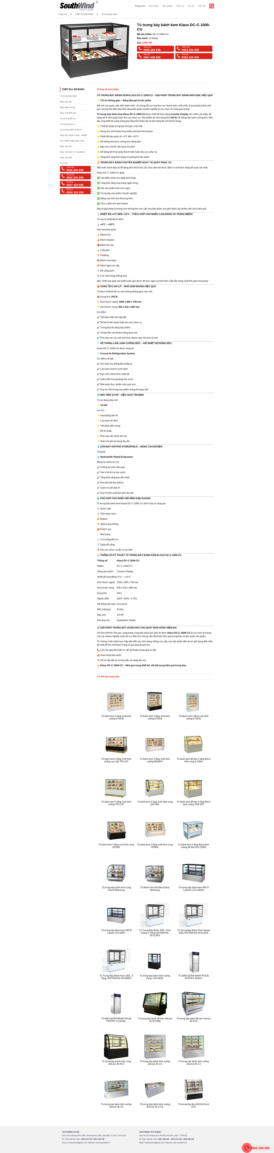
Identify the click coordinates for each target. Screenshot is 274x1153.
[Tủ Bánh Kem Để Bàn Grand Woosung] (155, 893)
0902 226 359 (190, 57)
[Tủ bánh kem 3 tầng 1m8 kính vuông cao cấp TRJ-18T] (116, 765)
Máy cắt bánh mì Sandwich (72, 152)
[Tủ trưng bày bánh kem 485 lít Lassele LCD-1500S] (193, 893)
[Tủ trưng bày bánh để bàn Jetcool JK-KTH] (193, 1024)
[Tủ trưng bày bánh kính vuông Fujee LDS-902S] (155, 982)
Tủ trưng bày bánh (109, 14)
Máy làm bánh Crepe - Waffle (73, 135)
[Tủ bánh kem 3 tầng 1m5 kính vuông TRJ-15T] (116, 808)
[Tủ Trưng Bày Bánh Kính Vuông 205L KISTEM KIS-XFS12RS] (193, 939)
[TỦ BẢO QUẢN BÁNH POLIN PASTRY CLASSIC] (116, 1024)
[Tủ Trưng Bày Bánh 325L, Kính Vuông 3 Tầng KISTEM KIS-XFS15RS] (155, 939)
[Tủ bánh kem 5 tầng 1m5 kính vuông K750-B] (155, 722)
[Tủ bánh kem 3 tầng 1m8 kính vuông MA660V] (155, 765)
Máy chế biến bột (68, 113)
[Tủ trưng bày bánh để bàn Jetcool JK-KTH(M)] (155, 1024)
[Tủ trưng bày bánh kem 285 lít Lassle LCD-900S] (116, 939)
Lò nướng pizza (67, 124)
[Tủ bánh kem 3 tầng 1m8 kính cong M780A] (155, 851)
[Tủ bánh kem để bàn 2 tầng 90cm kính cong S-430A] (193, 765)
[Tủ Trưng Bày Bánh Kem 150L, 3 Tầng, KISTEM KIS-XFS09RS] (116, 982)
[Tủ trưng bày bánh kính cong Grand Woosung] (116, 893)
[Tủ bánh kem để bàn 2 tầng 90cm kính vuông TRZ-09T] (193, 808)
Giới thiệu (154, 6)
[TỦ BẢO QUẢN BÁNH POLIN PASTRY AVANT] (193, 982)
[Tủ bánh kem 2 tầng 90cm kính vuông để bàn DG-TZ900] (193, 851)
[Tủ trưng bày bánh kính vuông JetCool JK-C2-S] (155, 1110)
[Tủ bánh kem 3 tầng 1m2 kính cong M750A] (116, 851)
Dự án (191, 6)
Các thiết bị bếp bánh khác (72, 141)
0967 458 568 (152, 57)
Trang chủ (140, 6)
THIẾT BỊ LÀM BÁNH (84, 14)
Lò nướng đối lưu (68, 118)
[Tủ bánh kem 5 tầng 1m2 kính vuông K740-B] (193, 722)
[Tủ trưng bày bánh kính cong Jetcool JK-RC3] (116, 1067)
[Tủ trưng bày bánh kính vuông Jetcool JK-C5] (155, 1067)
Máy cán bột (65, 146)
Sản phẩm (167, 6)
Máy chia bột (66, 157)
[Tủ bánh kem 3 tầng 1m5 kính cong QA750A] (155, 808)
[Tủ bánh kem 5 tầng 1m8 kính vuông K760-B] (116, 722)
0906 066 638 (152, 49)
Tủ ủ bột (64, 163)
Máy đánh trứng (67, 107)
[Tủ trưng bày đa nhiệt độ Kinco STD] (193, 1110)
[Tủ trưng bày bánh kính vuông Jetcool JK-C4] (193, 1067)
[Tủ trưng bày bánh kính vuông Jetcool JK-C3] (116, 1110)
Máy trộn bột (66, 102)
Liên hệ (202, 6)
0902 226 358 (190, 49)
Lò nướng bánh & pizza (71, 129)
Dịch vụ (180, 6)
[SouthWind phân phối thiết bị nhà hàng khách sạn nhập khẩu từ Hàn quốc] (79, 10)
